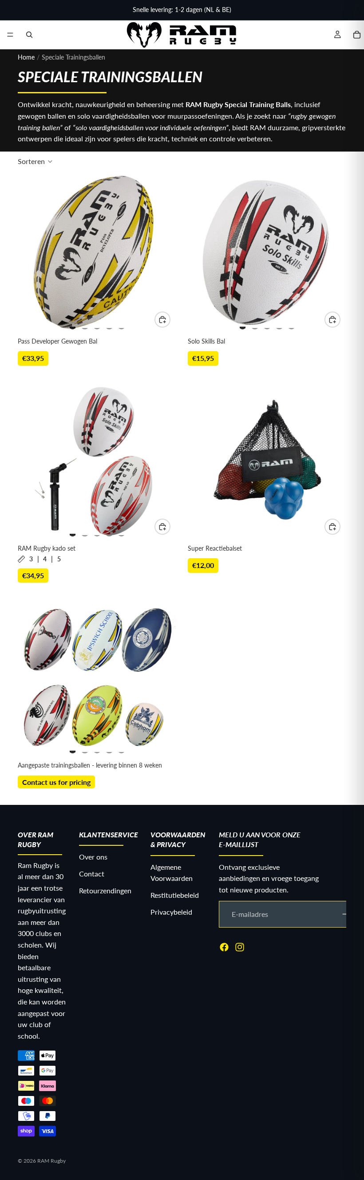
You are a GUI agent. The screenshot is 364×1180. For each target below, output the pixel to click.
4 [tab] (109, 324)
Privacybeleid (171, 911)
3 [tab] (97, 324)
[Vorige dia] (34, 254)
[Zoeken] (29, 34)
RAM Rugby (51, 1160)
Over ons (93, 856)
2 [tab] (85, 324)
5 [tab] (122, 324)
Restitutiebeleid (174, 895)
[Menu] (10, 34)
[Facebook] (224, 946)
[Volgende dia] (160, 254)
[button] (35, 161)
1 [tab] (73, 324)
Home (26, 57)
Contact (91, 873)
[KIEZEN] (162, 320)
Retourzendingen (105, 890)
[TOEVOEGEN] (332, 527)
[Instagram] (239, 946)
